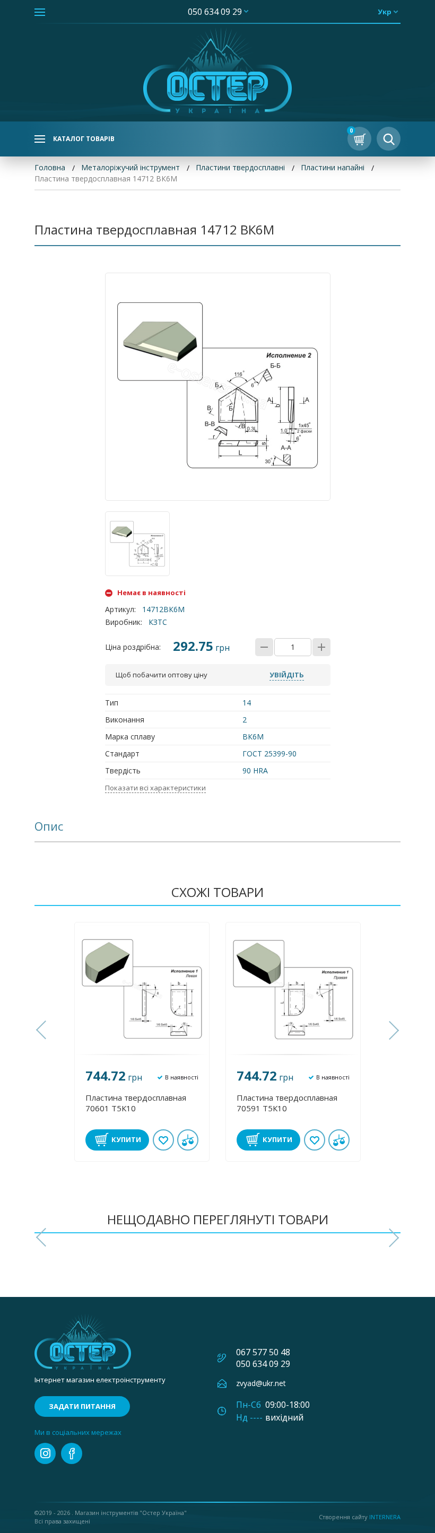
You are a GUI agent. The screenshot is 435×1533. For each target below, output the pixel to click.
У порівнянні (187, 1140)
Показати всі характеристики (155, 787)
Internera (385, 1517)
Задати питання (82, 1406)
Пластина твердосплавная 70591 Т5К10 (287, 1102)
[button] (42, 1030)
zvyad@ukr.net (261, 1383)
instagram (45, 1453)
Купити (126, 1139)
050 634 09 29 (215, 12)
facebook (71, 1453)
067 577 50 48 (263, 1352)
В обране (163, 1140)
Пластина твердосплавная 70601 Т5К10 (135, 1102)
